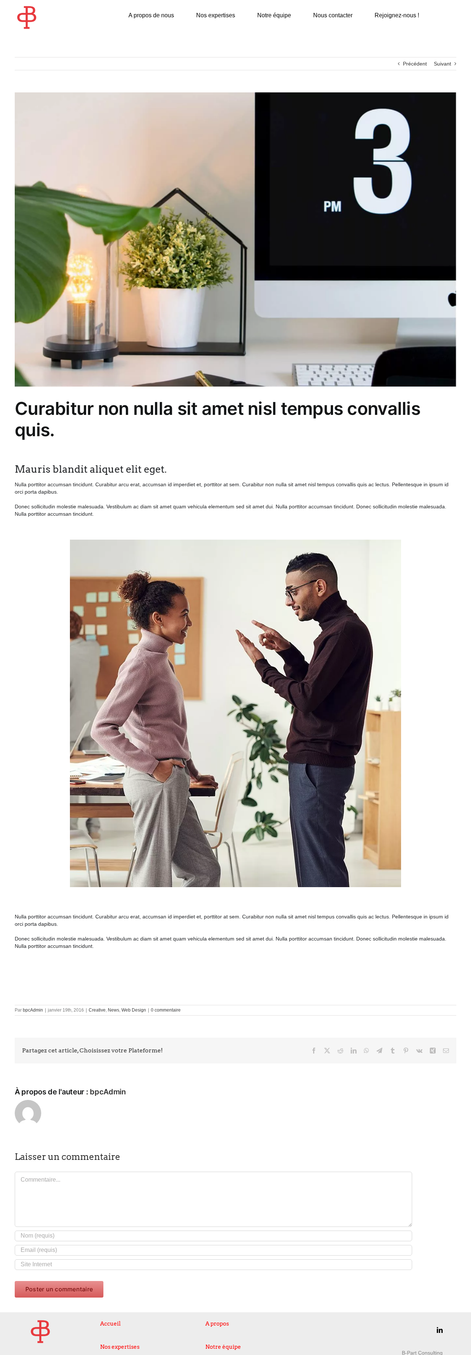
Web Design (133, 1010)
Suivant (442, 64)
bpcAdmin (33, 1010)
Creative (97, 1010)
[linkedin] (440, 1330)
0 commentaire (166, 1010)
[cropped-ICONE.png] (27, 8)
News (113, 1010)
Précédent (415, 64)
